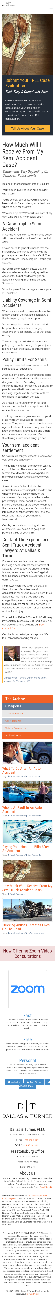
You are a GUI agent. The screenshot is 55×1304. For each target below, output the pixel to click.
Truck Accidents (14, 713)
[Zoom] (27, 988)
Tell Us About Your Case (27, 128)
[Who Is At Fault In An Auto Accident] (27, 792)
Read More (45, 1187)
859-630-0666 (31, 1140)
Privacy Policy (32, 1294)
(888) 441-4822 (33, 1145)
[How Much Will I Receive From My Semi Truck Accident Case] (27, 870)
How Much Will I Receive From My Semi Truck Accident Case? (27, 888)
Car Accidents (13, 720)
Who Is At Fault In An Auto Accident (22, 809)
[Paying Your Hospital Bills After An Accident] (27, 831)
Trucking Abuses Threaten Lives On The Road (26, 927)
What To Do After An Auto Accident (21, 770)
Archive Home (13, 735)
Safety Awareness (15, 728)
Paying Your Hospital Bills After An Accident (25, 849)
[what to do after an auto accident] (27, 752)
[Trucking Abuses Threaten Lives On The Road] (27, 909)
